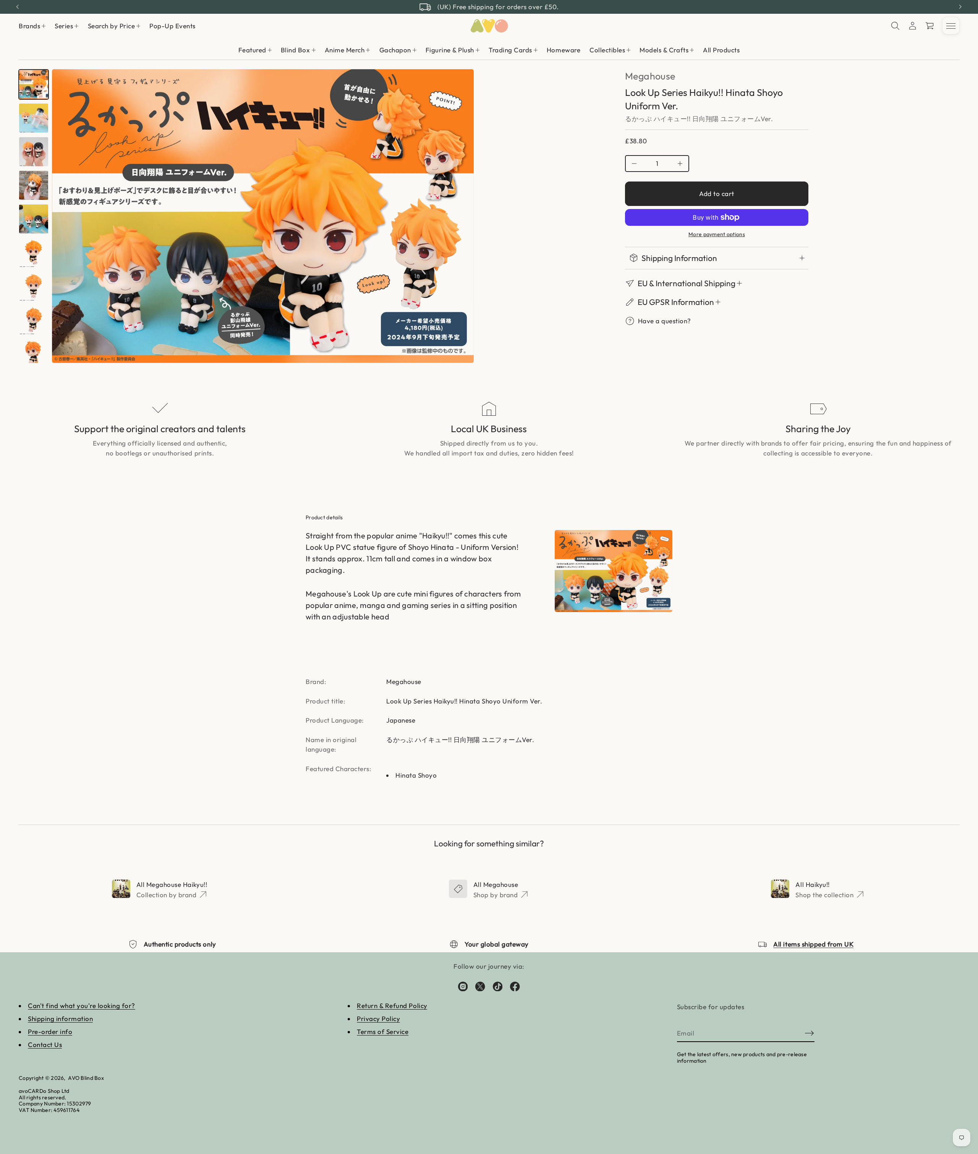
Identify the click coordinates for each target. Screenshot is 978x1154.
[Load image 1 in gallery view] (33, 84)
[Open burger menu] (950, 26)
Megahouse (650, 76)
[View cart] (930, 26)
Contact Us (45, 1045)
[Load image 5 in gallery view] (33, 218)
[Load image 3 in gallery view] (33, 151)
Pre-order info (50, 1032)
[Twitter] (480, 986)
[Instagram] (463, 986)
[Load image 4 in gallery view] (33, 185)
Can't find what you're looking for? (81, 1006)
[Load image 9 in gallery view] (33, 353)
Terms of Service (382, 1032)
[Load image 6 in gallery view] (33, 252)
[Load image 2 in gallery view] (33, 118)
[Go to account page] (912, 26)
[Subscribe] (809, 1033)
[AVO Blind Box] (489, 26)
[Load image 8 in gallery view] (33, 319)
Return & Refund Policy (392, 1006)
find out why (533, 7)
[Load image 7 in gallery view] (33, 286)
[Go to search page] (895, 26)
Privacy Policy (378, 1019)
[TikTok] (498, 986)
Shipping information (60, 1019)
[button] (895, 26)
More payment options (716, 234)
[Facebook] (515, 986)
